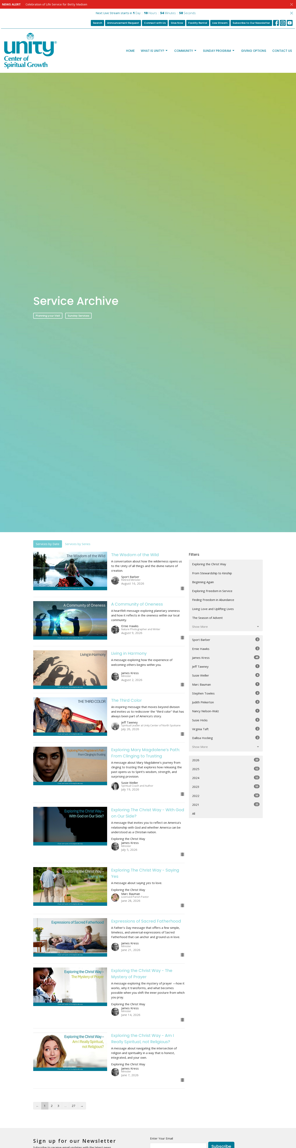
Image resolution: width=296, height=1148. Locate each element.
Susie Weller (225, 675)
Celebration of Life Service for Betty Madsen (56, 4)
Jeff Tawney (225, 666)
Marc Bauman (225, 684)
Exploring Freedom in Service (212, 591)
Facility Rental (197, 23)
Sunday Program (217, 51)
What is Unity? (152, 51)
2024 (225, 778)
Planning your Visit (48, 316)
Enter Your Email (161, 1138)
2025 (225, 769)
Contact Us (282, 51)
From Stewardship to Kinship (212, 573)
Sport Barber (225, 639)
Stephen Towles (225, 693)
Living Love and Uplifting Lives (213, 609)
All (193, 813)
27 (73, 1106)
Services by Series (77, 544)
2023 (225, 786)
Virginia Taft (225, 729)
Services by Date (47, 544)
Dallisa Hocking (225, 738)
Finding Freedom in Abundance (213, 600)
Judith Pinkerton (225, 702)
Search (97, 23)
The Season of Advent (207, 618)
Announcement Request (123, 23)
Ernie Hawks (225, 648)
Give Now (177, 23)
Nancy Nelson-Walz (225, 711)
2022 (225, 795)
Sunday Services (78, 316)
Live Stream (220, 23)
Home (130, 51)
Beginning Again (203, 582)
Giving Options (253, 51)
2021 (225, 804)
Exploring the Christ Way (209, 564)
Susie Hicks (225, 720)
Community (183, 51)
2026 (225, 760)
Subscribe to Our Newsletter (251, 23)
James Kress (225, 657)
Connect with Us (155, 23)
